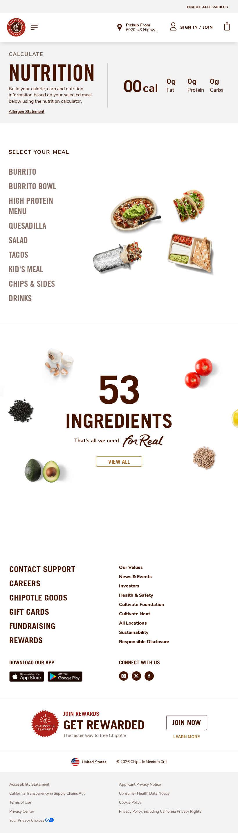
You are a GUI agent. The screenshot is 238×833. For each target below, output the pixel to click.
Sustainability (134, 632)
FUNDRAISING (32, 626)
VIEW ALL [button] (119, 461)
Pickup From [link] (138, 25)
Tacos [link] (18, 254)
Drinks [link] (20, 298)
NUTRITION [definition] (52, 72)
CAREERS (25, 583)
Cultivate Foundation (141, 604)
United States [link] (94, 762)
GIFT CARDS (29, 611)
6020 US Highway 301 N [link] (142, 30)
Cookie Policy (130, 802)
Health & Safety (136, 595)
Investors (129, 586)
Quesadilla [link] (27, 225)
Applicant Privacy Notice (140, 784)
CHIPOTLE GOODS (38, 597)
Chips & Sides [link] (32, 283)
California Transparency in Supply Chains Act (47, 793)
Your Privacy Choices (26, 820)
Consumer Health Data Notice (144, 793)
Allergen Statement (26, 111)
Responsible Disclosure (144, 642)
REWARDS (26, 640)
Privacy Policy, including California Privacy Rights (160, 811)
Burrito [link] (22, 171)
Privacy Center (21, 811)
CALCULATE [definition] (26, 54)
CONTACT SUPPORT (42, 569)
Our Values (131, 567)
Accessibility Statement (29, 784)
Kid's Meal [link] (26, 269)
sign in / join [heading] (196, 27)
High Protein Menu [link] (31, 205)
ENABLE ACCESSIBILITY (208, 7)
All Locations (133, 623)
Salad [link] (18, 240)
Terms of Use (20, 802)
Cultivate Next (134, 614)
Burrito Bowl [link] (32, 186)
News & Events (135, 577)
